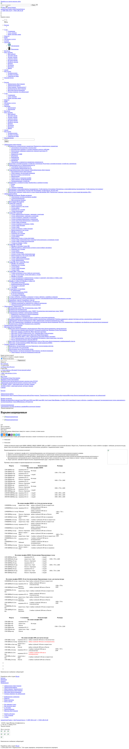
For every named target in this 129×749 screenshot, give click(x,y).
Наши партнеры (9, 700)
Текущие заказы (12, 115)
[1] (2, 423)
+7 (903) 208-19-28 (17, 10)
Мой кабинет (12, 114)
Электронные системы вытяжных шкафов (13, 406)
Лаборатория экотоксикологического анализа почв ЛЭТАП (18, 382)
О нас (6, 29)
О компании (11, 95)
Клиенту (3, 681)
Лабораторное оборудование (16, 84)
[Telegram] (19, 435)
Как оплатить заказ (10, 706)
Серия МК (35, 400)
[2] (4, 423)
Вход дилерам (8, 52)
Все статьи (4, 376)
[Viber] (12, 435)
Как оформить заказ (10, 704)
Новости (6, 36)
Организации (12, 107)
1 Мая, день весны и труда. (9, 373)
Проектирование (9, 709)
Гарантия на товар (13, 136)
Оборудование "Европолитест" (17, 87)
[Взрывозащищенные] (11, 416)
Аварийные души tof (11, 401)
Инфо (6, 37)
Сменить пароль (12, 119)
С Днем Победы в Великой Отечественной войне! (16, 370)
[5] (10, 423)
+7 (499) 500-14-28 (6, 10)
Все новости (4, 363)
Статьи (6, 717)
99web (17, 676)
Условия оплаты (12, 133)
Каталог (6, 25)
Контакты (7, 51)
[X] (9, 435)
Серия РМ (22, 400)
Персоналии (11, 109)
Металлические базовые (33, 406)
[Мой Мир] (7, 435)
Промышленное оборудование (17, 88)
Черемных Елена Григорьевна (10, 379)
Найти (6, 141)
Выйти (10, 128)
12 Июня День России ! (8, 367)
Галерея (6, 40)
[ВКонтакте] (2, 435)
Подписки (11, 125)
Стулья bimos (71, 400)
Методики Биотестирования (16, 90)
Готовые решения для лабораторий (18, 92)
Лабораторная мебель (14, 85)
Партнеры (7, 42)
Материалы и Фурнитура (25, 401)
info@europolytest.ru (19, 9)
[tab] (66, 439)
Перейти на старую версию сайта (11, 1)
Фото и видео (8, 701)
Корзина (10, 123)
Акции (6, 70)
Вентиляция (15, 400)
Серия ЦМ (28, 400)
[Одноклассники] (4, 435)
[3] (6, 423)
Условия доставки (13, 134)
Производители (9, 78)
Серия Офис (51, 400)
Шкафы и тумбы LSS (61, 400)
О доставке (7, 707)
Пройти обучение (9, 714)
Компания (4, 679)
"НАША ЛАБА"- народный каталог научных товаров (17, 386)
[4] (8, 423)
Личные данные (12, 117)
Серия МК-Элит (42, 400)
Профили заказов (13, 122)
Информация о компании (11, 696)
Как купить (7, 71)
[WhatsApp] (14, 435)
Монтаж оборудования (11, 711)
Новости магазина (8, 358)
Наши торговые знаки (14, 98)
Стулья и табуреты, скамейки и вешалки (87, 400)
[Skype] (16, 435)
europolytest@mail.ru (7, 9)
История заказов (13, 120)
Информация (5, 683)
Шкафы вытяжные (6, 400)
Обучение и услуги (10, 39)
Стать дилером (12, 96)
